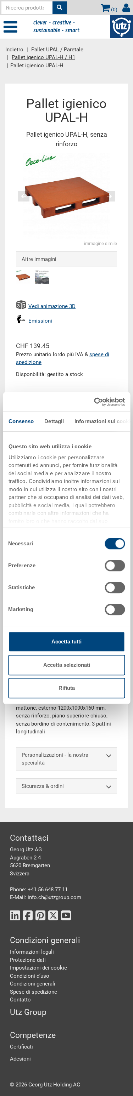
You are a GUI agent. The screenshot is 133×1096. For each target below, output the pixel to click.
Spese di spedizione (33, 992)
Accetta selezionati (66, 665)
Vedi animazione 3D (52, 306)
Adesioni (20, 1059)
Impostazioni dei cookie (38, 968)
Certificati (21, 1047)
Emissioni (40, 321)
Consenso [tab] (21, 421)
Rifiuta (67, 688)
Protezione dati (28, 960)
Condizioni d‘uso (29, 976)
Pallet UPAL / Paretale (57, 49)
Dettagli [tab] (54, 421)
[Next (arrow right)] (104, 196)
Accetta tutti (66, 641)
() (113, 9)
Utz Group (28, 1012)
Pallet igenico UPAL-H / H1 (43, 57)
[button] (21, 196)
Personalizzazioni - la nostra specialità (55, 759)
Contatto (20, 999)
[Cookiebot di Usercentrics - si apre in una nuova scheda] (95, 402)
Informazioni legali (32, 952)
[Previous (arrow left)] (28, 196)
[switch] (115, 565)
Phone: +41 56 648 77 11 (39, 889)
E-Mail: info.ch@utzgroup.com (45, 897)
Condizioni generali (32, 984)
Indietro (14, 49)
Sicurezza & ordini (43, 786)
